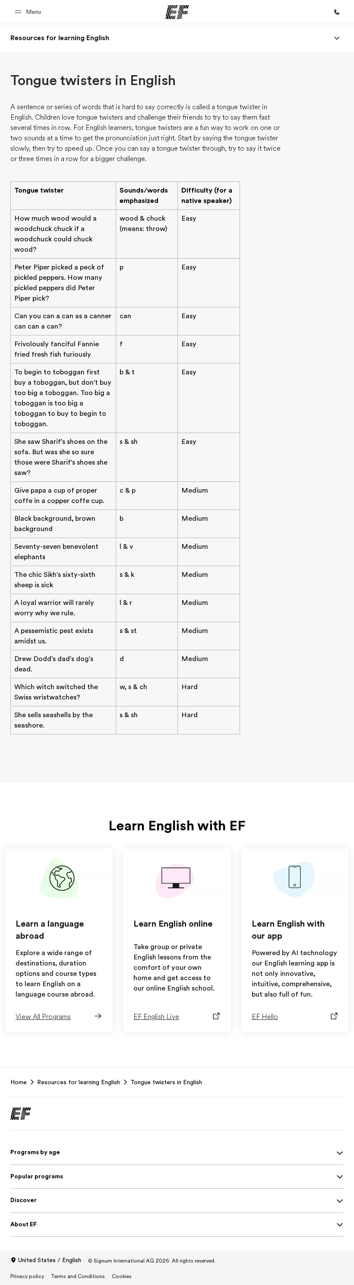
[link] (59, 38)
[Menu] (337, 38)
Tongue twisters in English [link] (166, 1082)
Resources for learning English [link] (78, 1082)
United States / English (49, 1260)
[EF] (177, 12)
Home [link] (18, 1082)
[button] (29, 12)
